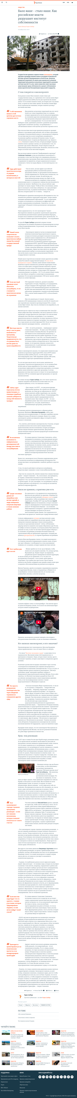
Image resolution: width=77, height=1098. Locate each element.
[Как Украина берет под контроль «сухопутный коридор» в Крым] (6, 1032)
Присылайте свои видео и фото (9, 1076)
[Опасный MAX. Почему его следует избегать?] (31, 1062)
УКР (64, 2)
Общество (21, 7)
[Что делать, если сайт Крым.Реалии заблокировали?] (56, 1062)
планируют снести (47, 497)
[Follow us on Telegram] (57, 1076)
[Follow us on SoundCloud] (61, 1076)
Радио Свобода (30, 26)
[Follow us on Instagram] (50, 1076)
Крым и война (39, 1031)
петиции (36, 518)
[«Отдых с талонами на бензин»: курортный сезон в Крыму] (31, 1043)
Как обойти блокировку (7, 1090)
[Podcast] (68, 1076)
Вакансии (22, 1087)
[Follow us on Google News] (54, 1076)
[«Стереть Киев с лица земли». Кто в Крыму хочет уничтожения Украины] (31, 1032)
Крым (62, 1053)
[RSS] (64, 1076)
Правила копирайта (25, 1082)
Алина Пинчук (22, 26)
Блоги (12, 1053)
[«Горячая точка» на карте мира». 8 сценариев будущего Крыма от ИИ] (56, 1054)
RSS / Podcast (4, 1087)
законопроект (48, 74)
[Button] (42, 34)
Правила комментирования (27, 1079)
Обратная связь (24, 1084)
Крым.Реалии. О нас (25, 1076)
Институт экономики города (34, 653)
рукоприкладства (29, 535)
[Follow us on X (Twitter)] (43, 1076)
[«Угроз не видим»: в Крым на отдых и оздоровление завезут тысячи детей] (31, 1054)
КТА (68, 2)
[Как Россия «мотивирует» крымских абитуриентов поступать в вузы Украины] (56, 1032)
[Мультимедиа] (72, 3)
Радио (2, 1084)
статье (20, 142)
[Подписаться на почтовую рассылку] (72, 1076)
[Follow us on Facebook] (39, 1076)
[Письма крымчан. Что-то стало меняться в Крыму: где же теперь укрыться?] (6, 1054)
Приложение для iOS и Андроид (9, 1079)
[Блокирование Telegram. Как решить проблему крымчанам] (6, 1062)
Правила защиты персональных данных (28, 1091)
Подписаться (4, 1082)
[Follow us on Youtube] (47, 1076)
